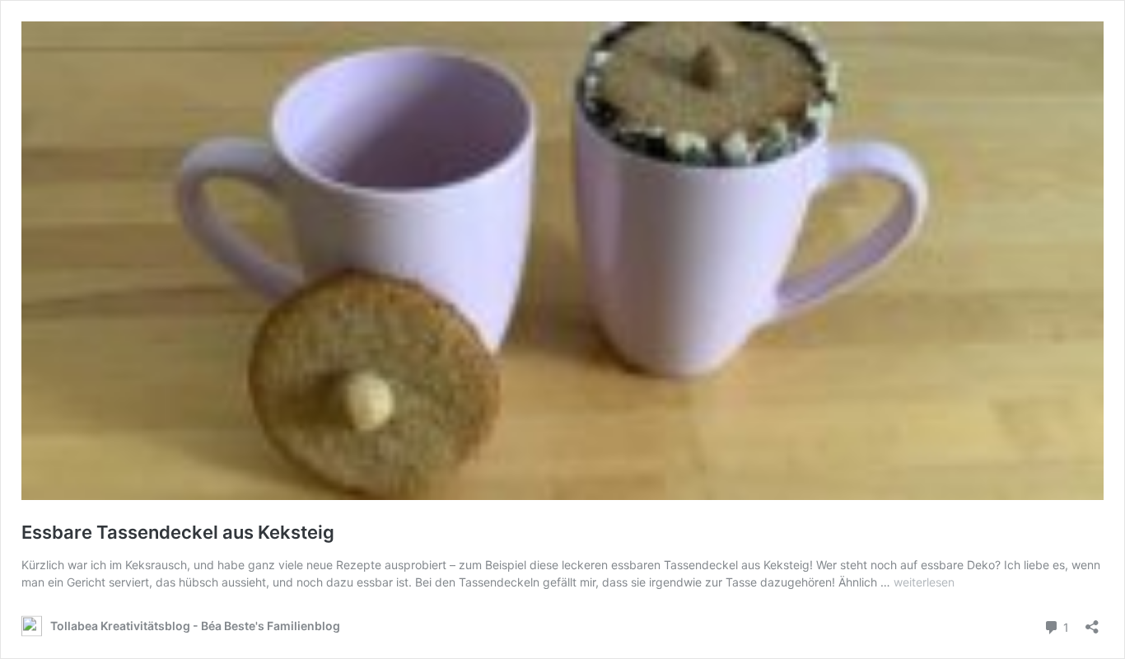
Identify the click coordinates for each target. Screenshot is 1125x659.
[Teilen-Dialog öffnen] (1092, 621)
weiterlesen (924, 582)
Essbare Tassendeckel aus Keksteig (177, 532)
